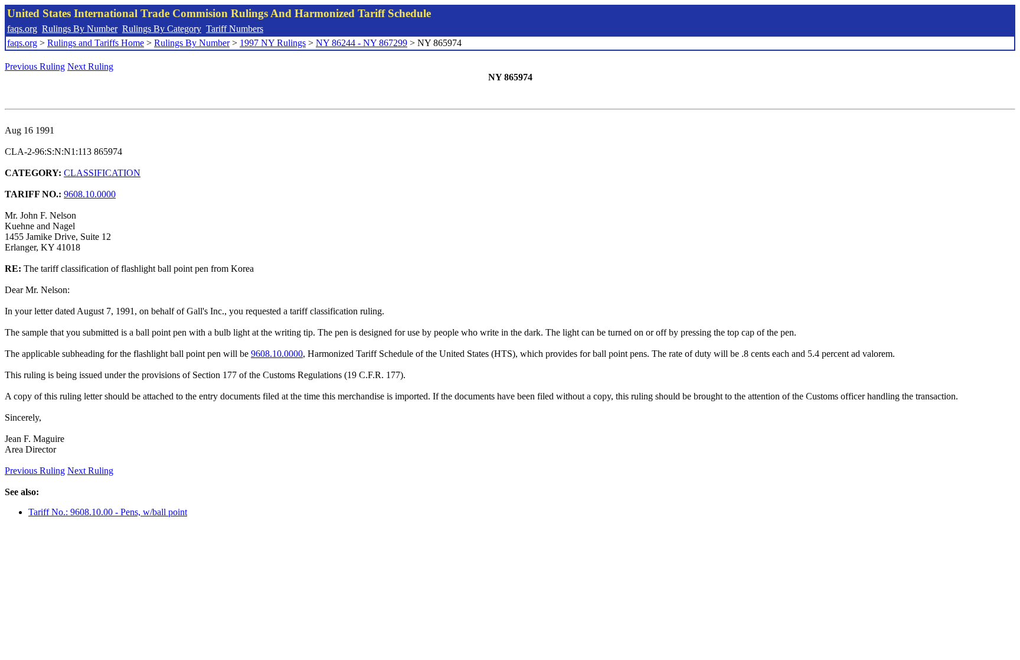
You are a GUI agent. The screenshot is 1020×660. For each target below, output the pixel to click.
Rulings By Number (79, 29)
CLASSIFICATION (102, 173)
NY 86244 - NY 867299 (361, 43)
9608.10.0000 (90, 194)
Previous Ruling (35, 66)
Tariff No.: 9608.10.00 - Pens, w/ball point (107, 512)
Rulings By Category (161, 29)
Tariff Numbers (234, 29)
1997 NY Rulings (273, 43)
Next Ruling (90, 66)
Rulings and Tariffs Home (95, 43)
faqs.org (22, 29)
